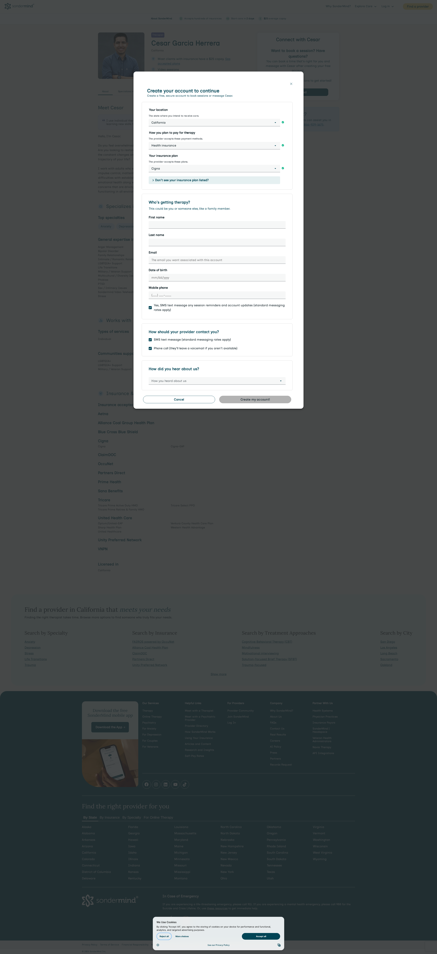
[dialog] (218, 241)
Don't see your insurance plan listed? (182, 180)
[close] (291, 84)
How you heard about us (168, 381)
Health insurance (163, 145)
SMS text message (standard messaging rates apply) (192, 339)
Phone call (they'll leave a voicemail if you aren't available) (195, 348)
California (158, 122)
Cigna (155, 168)
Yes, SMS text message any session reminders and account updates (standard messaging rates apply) (219, 307)
